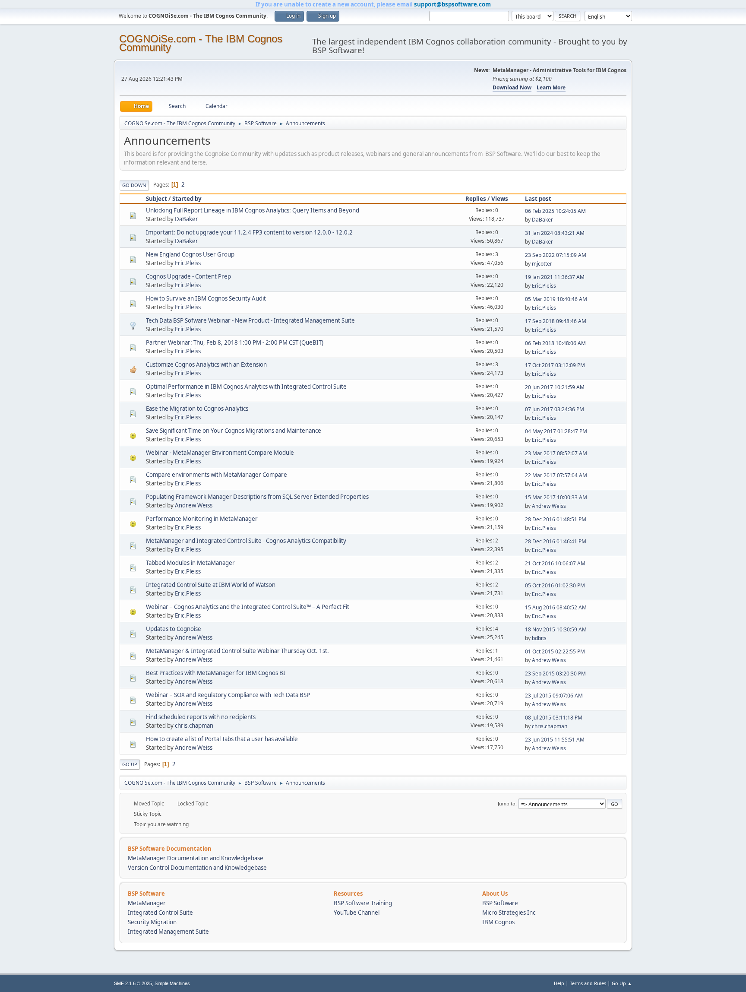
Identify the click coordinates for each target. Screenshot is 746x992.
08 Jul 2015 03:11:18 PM (553, 717)
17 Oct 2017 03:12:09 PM (555, 365)
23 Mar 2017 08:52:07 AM (556, 453)
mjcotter (542, 263)
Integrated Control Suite (160, 912)
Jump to (506, 803)
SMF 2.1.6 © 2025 (133, 983)
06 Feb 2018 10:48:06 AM (555, 343)
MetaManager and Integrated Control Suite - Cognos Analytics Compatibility (246, 541)
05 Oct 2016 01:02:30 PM (555, 585)
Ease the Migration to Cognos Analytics (197, 408)
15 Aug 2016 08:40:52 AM (556, 607)
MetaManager (147, 903)
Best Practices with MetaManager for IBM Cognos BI (215, 673)
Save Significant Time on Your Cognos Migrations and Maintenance (233, 430)
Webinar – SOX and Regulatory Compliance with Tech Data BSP (228, 695)
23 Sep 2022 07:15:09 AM (555, 255)
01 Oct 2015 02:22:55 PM (555, 651)
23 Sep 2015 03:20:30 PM (555, 673)
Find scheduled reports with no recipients (201, 717)
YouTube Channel (356, 912)
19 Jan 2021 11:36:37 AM (555, 277)
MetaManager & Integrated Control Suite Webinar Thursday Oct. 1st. (237, 651)
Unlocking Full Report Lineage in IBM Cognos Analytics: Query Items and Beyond (252, 210)
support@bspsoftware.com (452, 4)
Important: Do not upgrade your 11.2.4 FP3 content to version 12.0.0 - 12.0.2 (249, 232)
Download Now (512, 87)
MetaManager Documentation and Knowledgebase (195, 858)
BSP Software (500, 903)
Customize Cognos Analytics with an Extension (206, 364)
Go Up (129, 764)
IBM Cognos (498, 922)
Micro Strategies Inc (508, 912)
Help (559, 983)
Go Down (134, 185)
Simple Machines (172, 983)
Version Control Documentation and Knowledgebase (197, 868)
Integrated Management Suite (168, 931)
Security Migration (152, 922)
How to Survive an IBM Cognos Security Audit (206, 298)
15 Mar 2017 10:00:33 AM (556, 497)
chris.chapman (194, 725)
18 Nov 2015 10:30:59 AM (556, 629)
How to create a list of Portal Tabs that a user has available (222, 739)
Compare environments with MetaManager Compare (216, 475)
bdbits (539, 638)
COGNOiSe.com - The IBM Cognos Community (200, 43)
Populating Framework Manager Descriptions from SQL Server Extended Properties (257, 497)
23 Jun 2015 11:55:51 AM (555, 739)
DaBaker (186, 219)
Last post (538, 199)
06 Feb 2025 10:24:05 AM (555, 211)
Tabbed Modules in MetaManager (190, 563)
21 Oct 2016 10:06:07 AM (555, 563)
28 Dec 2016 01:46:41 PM (555, 541)
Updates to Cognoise (173, 629)
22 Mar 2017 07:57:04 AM (556, 475)
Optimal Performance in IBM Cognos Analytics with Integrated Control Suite (246, 386)
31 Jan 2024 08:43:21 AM (555, 233)
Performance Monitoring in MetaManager (202, 519)
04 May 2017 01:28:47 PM (556, 431)
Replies (475, 199)
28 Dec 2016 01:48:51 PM (555, 519)
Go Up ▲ (622, 983)
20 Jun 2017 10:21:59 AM (555, 387)
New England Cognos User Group (190, 254)
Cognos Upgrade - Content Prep (188, 276)
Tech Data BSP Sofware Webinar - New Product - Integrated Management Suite (250, 320)
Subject (156, 199)
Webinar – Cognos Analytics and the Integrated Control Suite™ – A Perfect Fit (247, 607)
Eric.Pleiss (188, 263)
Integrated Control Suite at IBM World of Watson (210, 585)
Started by (187, 199)
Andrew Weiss (193, 505)
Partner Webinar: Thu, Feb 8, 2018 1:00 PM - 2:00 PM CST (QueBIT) (234, 342)
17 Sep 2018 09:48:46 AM (555, 321)
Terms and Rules (588, 983)
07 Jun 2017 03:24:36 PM (554, 409)
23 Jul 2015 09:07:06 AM (554, 695)
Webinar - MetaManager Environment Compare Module (220, 452)
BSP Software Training (363, 903)
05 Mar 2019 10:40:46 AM (556, 299)
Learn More (551, 87)
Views (499, 199)
